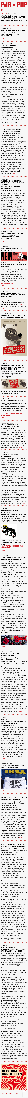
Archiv (13, 1093)
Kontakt (3, 1093)
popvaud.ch (6, 308)
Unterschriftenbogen (7, 284)
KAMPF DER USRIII (7, 719)
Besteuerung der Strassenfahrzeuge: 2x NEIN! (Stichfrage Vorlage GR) (13, 949)
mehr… (3, 23)
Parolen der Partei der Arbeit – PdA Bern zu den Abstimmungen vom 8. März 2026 (14, 18)
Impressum (8, 1093)
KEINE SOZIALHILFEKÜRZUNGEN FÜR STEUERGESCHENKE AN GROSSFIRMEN (13, 559)
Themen (6, 13)
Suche (17, 1093)
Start (2, 13)
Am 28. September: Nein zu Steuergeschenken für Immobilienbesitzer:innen (11, 131)
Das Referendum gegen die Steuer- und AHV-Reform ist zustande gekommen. (12, 367)
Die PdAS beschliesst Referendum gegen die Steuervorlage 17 (10, 426)
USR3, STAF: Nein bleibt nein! (12, 401)
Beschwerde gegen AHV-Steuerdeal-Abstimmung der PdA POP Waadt (13, 294)
